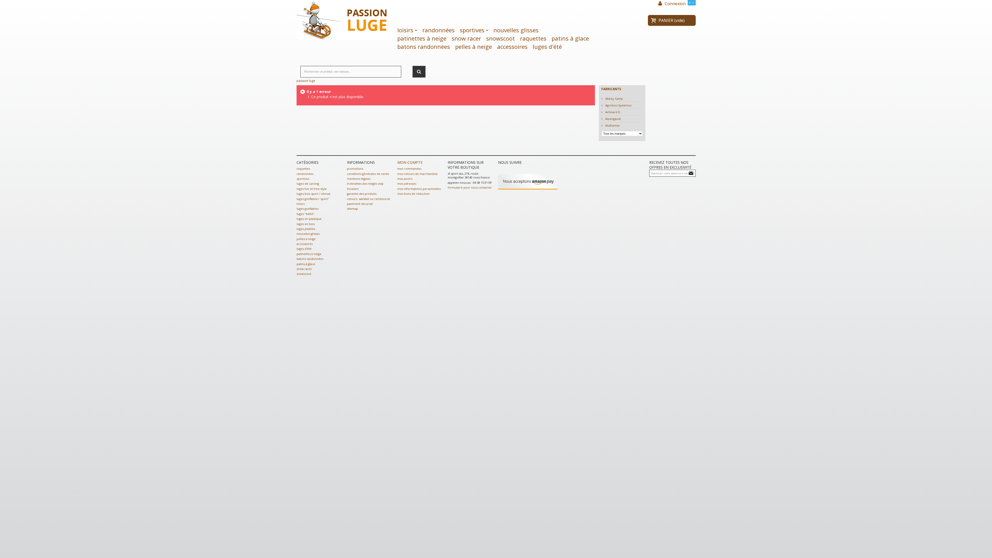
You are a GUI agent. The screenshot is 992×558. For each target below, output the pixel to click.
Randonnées (438, 30)
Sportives (472, 30)
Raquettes (533, 38)
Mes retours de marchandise (417, 174)
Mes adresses (406, 183)
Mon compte (410, 162)
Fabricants (611, 89)
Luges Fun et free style (312, 189)
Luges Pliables (306, 229)
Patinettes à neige (421, 38)
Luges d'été (547, 46)
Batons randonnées (423, 46)
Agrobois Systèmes (618, 105)
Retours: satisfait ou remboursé (368, 199)
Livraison (353, 189)
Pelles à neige (473, 46)
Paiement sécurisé (360, 204)
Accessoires (512, 46)
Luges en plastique (309, 219)
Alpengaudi (613, 119)
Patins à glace (570, 38)
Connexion (675, 3)
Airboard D (612, 112)
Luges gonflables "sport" (313, 199)
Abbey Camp (614, 98)
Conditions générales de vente (368, 174)
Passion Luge (306, 81)
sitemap (352, 209)
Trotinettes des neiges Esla (365, 183)
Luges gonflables (308, 209)
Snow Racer (466, 38)
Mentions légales (358, 179)
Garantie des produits (361, 194)
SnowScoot (500, 38)
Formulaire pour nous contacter (470, 187)
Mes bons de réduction (413, 194)
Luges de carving (308, 183)
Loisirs (405, 30)
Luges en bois (306, 224)
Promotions (355, 169)
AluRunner (612, 125)
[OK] (692, 173)
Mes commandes (409, 169)
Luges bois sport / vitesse (313, 194)
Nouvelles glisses (516, 30)
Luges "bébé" (305, 214)
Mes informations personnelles (419, 189)
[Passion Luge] (345, 19)
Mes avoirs (404, 179)
